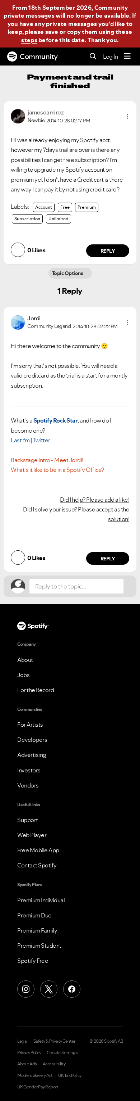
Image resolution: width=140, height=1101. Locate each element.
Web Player (31, 835)
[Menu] (127, 56)
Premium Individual (41, 900)
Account (43, 207)
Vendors (28, 785)
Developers (32, 740)
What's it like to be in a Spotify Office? (57, 470)
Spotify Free (32, 961)
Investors (29, 770)
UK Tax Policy (69, 1075)
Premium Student (39, 945)
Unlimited (58, 219)
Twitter (41, 440)
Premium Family (37, 930)
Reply (108, 250)
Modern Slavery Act (34, 1075)
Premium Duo (34, 915)
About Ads (27, 1064)
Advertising (31, 755)
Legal (22, 1041)
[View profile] (18, 115)
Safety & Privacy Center (54, 1041)
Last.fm (20, 440)
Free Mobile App (38, 850)
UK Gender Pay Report (37, 1087)
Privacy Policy (29, 1053)
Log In (110, 56)
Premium (87, 207)
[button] (127, 116)
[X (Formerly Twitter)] (48, 989)
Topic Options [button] (68, 273)
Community (39, 56)
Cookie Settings (62, 1053)
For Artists (30, 724)
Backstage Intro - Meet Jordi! (47, 460)
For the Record (35, 690)
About (25, 660)
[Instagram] (25, 989)
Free (65, 207)
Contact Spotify (37, 865)
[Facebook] (71, 989)
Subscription (27, 219)
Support (27, 820)
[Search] (93, 57)
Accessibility (54, 1064)
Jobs (23, 675)
